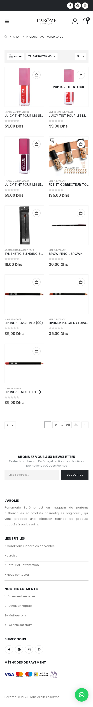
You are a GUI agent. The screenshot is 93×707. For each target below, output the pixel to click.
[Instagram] (85, 5)
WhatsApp (39, 649)
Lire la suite (81, 75)
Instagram (29, 649)
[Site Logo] (46, 21)
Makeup (16, 111)
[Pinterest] (77, 5)
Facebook (9, 649)
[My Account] (75, 21)
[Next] (84, 425)
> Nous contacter (17, 574)
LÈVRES (8, 111)
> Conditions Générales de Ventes (30, 546)
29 (68, 425)
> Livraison (12, 555)
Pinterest (19, 649)
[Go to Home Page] (6, 36)
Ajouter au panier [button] (37, 75)
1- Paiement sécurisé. (20, 596)
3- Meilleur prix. (16, 615)
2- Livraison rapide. (19, 606)
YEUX (31, 250)
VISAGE (25, 111)
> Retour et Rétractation (22, 565)
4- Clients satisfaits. (19, 625)
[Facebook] (70, 5)
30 (76, 425)
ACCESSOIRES (11, 250)
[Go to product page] (24, 87)
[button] (8, 21)
